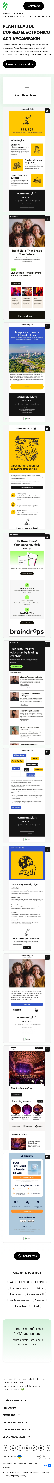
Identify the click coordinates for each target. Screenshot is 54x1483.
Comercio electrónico (20, 1288)
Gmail (36, 1306)
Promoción (24, 1282)
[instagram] (27, 1448)
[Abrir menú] (49, 6)
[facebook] (5, 1448)
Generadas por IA (35, 1294)
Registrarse (33, 6)
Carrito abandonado (19, 1300)
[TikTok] (34, 1448)
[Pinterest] (48, 1448)
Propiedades (21, 1306)
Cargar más (30, 1255)
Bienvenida (15, 1294)
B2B (11, 1282)
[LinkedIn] (13, 1448)
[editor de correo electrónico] (5, 6)
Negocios (39, 1300)
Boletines (39, 1282)
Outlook (40, 1288)
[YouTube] (41, 1448)
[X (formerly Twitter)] (20, 1448)
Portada (7, 13)
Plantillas (18, 13)
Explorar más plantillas (19, 64)
